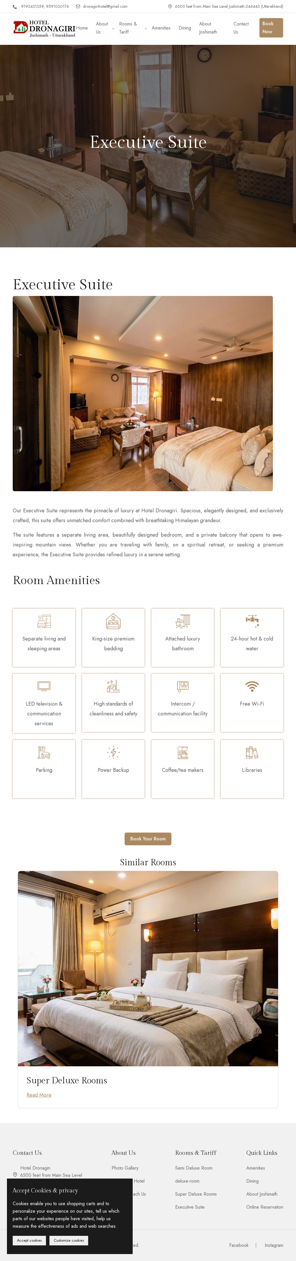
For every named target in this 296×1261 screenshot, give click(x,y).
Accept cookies (29, 1240)
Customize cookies (69, 1240)
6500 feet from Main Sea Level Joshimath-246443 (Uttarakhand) (229, 6)
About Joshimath (208, 28)
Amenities (161, 28)
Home (82, 28)
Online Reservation (264, 1207)
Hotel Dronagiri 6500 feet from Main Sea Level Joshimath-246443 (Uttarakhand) (51, 1175)
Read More (39, 1095)
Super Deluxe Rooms (67, 1081)
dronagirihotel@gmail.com (105, 6)
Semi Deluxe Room (193, 1168)
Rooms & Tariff (128, 28)
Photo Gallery (125, 1168)
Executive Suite (190, 1207)
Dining (185, 28)
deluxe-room (187, 1181)
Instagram (274, 1245)
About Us (102, 28)
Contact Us (241, 28)
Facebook (239, 1245)
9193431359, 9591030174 (45, 6)
